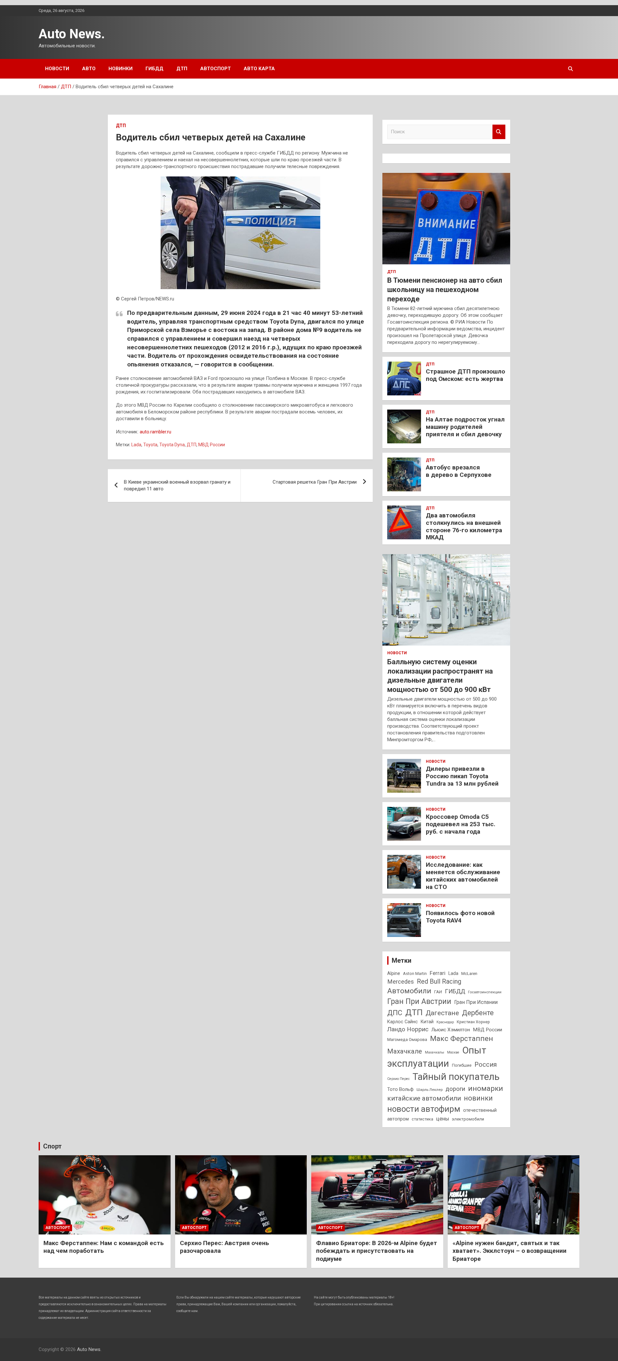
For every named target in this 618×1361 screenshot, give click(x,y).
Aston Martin (415, 973)
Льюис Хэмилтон (450, 1030)
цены (442, 1119)
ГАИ (438, 991)
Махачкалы (434, 1052)
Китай (427, 1021)
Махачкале (404, 1051)
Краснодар (445, 1022)
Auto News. (72, 34)
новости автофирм (423, 1109)
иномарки (485, 1088)
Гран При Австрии (419, 1001)
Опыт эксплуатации (436, 1057)
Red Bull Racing (439, 981)
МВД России (211, 444)
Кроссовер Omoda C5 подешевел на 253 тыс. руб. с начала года (460, 824)
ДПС (394, 1013)
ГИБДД (154, 68)
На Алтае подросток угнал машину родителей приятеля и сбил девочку (465, 427)
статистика (422, 1119)
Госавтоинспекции (484, 992)
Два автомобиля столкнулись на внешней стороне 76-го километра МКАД (464, 526)
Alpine (393, 973)
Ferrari (437, 973)
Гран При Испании (476, 1002)
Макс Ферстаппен (461, 1038)
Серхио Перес (398, 1079)
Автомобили (409, 991)
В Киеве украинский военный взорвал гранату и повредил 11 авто (177, 485)
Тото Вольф (400, 1089)
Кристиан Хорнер (473, 1021)
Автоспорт (215, 68)
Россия (485, 1064)
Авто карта (259, 68)
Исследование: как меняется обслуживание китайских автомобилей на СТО (463, 875)
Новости (57, 68)
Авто (89, 68)
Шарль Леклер (430, 1089)
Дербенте (478, 1013)
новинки (478, 1098)
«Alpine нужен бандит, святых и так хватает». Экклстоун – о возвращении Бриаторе (509, 1250)
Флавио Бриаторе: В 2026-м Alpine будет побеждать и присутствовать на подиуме (376, 1250)
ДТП (181, 68)
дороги (455, 1088)
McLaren (469, 973)
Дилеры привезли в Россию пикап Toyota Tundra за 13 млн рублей (462, 776)
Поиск (498, 132)
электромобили (468, 1119)
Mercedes (400, 981)
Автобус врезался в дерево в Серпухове (459, 471)
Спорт (52, 1146)
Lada (136, 444)
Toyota (150, 444)
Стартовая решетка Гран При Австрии (315, 482)
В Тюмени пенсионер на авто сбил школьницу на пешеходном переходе (444, 289)
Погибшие (462, 1065)
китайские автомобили (424, 1098)
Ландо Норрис (407, 1029)
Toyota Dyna (172, 444)
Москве (453, 1052)
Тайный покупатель (456, 1076)
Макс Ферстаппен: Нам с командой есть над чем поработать (103, 1247)
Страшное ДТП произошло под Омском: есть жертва (465, 375)
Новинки (120, 68)
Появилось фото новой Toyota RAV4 (460, 916)
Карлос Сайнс (402, 1021)
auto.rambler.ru (155, 432)
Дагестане (442, 1013)
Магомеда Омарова (407, 1039)
